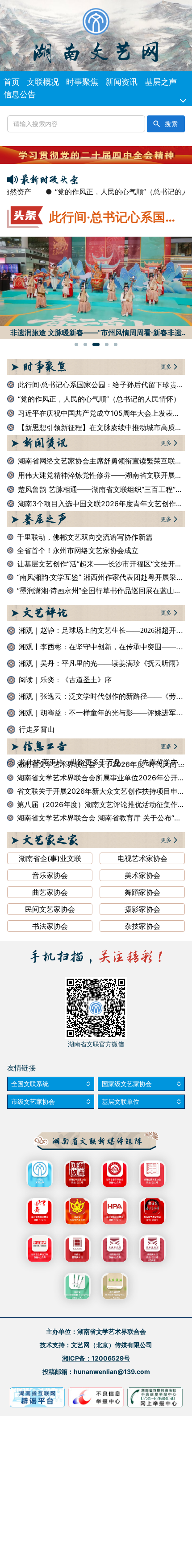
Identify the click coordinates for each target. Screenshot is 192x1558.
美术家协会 (142, 875)
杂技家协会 (142, 926)
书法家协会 (50, 926)
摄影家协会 (142, 909)
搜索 (171, 123)
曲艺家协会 (50, 892)
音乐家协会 (50, 875)
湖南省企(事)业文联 (50, 858)
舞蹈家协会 (142, 892)
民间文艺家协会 (50, 909)
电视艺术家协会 (142, 858)
